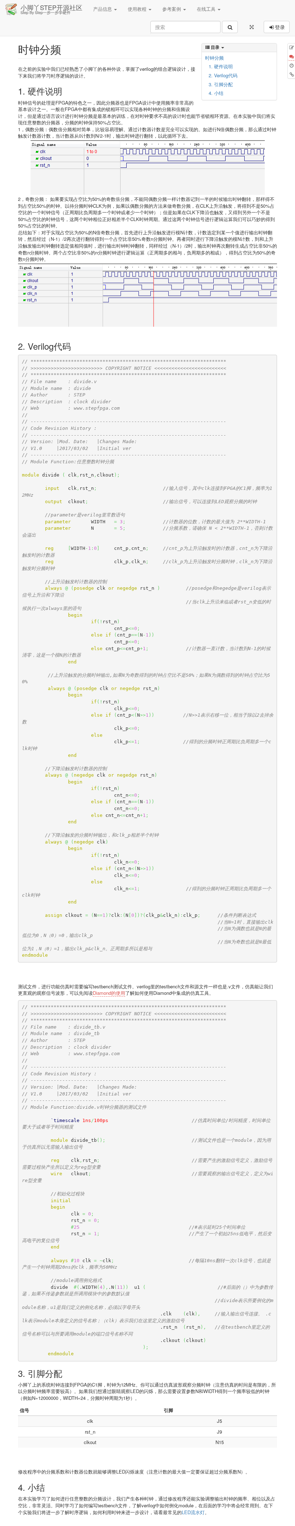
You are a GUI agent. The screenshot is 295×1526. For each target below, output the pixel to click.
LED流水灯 (193, 1512)
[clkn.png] (147, 167)
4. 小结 (216, 92)
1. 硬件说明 (221, 66)
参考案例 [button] (172, 8)
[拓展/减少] (251, 27)
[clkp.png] (147, 295)
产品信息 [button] (103, 8)
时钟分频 (214, 57)
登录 (280, 27)
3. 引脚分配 (221, 84)
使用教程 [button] (138, 8)
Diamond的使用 (109, 992)
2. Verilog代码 (223, 75)
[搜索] (230, 27)
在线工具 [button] (207, 8)
